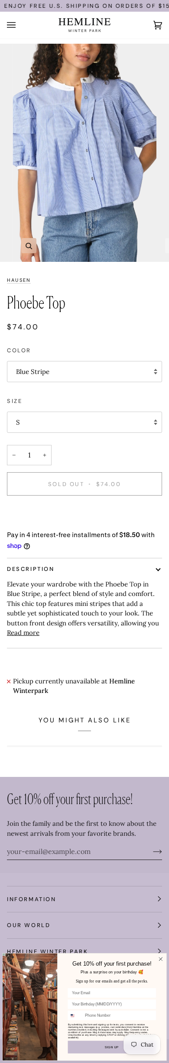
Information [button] (31, 899)
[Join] (150, 851)
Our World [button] (28, 925)
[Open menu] (20, 25)
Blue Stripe (32, 371)
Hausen (19, 280)
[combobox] (75, 1015)
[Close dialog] (160, 959)
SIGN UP (112, 1047)
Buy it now (84, 514)
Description (31, 569)
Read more (23, 632)
